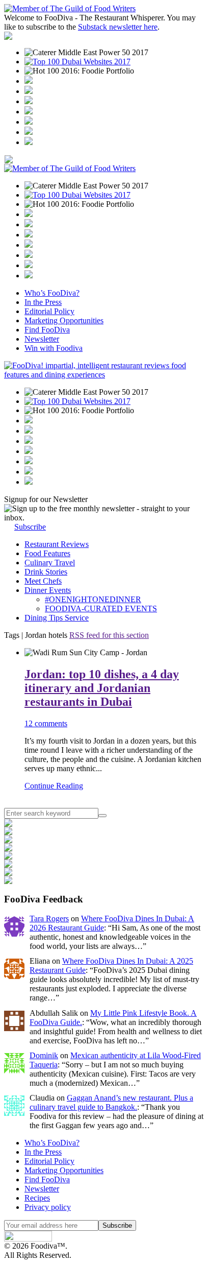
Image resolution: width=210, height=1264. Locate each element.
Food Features (47, 553)
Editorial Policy (49, 311)
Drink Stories (45, 571)
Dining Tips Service (56, 617)
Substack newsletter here (118, 26)
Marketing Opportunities (63, 320)
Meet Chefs (43, 581)
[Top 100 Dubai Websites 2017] (77, 61)
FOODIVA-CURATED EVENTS (101, 608)
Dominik (44, 1055)
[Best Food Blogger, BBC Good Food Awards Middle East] (28, 81)
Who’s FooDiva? (52, 293)
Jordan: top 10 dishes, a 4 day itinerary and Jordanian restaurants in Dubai (101, 687)
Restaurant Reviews (56, 544)
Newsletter (41, 339)
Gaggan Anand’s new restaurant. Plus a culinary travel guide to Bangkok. (111, 1102)
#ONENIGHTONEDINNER (93, 599)
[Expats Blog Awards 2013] (28, 111)
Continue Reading (53, 785)
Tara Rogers (49, 918)
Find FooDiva (47, 329)
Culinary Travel (49, 562)
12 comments (45, 723)
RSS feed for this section (109, 635)
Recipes (37, 1198)
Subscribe (30, 526)
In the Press (43, 302)
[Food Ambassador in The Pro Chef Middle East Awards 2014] (28, 101)
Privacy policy (47, 1207)
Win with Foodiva (53, 348)
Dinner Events (47, 590)
